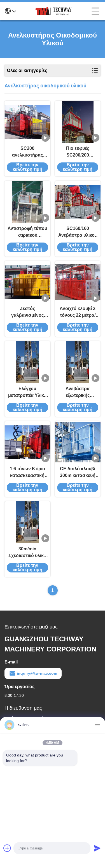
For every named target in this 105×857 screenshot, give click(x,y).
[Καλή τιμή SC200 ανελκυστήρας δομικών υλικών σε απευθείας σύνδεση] (27, 122)
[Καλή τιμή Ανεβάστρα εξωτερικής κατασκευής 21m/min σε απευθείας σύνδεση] (77, 362)
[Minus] (97, 724)
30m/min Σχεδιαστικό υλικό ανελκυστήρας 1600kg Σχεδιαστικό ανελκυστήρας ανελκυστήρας (27, 552)
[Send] (97, 848)
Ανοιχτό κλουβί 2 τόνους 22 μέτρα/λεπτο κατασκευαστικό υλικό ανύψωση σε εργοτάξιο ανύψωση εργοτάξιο (77, 312)
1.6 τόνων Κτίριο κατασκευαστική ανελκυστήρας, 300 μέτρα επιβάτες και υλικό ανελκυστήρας (27, 472)
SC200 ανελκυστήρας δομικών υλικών (27, 152)
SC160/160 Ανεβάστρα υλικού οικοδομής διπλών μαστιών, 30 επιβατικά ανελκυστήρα (77, 232)
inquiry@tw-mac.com (37, 673)
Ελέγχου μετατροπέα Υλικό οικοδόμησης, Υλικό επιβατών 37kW (27, 392)
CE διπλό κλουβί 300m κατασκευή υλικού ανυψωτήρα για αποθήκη (77, 472)
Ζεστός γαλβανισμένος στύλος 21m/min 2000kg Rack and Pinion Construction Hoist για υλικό (27, 312)
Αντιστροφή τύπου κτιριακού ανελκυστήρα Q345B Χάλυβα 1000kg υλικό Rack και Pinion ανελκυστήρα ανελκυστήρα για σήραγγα (27, 232)
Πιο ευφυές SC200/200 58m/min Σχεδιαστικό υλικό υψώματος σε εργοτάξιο (78, 152)
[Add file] (7, 848)
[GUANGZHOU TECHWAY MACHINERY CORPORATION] (54, 11)
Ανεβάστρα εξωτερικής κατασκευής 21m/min (77, 392)
